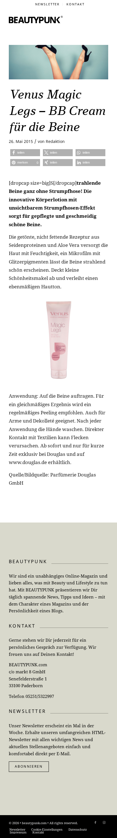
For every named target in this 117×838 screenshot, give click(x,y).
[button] (25, 152)
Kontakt (75, 4)
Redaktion (55, 141)
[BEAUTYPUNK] (36, 19)
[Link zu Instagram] (104, 822)
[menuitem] (47, 4)
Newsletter (47, 4)
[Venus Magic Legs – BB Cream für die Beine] (58, 62)
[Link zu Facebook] (95, 822)
